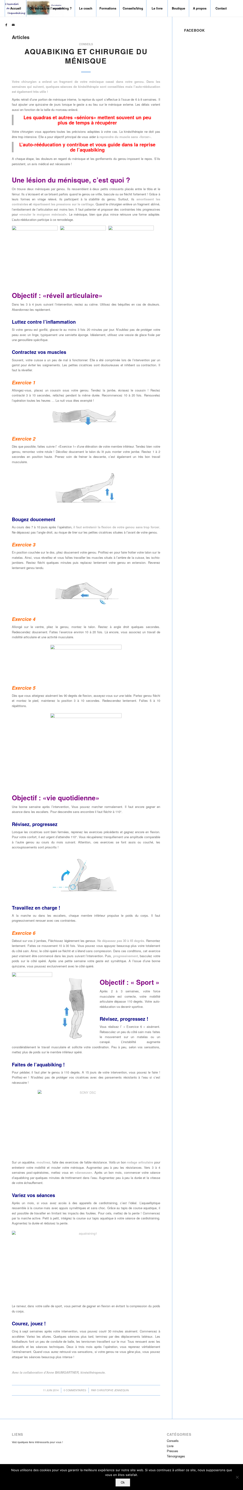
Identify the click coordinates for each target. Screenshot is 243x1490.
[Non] (237, 1477)
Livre (170, 1446)
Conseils (86, 44)
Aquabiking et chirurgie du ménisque (86, 56)
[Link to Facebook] (6, 24)
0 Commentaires (75, 1390)
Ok (123, 1482)
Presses (172, 1451)
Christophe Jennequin (113, 1390)
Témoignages (176, 1456)
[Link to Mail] (13, 24)
